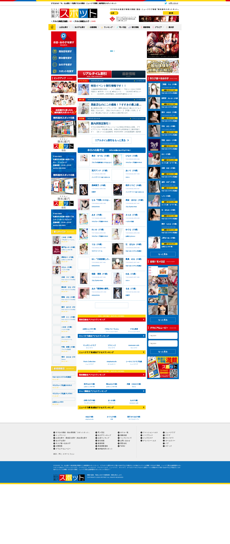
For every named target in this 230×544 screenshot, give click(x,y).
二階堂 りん (166, 84)
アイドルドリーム (66, 339)
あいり (128, 170)
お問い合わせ (125, 441)
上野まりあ (166, 238)
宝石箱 (81, 119)
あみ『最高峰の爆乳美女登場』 (105, 288)
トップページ (61, 435)
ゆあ (127, 274)
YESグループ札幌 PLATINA (62, 394)
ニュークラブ (170, 432)
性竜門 (94, 192)
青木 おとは (66, 357)
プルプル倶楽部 (66, 349)
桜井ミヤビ (130, 185)
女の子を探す (61, 441)
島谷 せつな (97, 156)
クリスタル (83, 81)
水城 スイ (65, 277)
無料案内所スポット (105, 449)
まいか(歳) (111, 400)
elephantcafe (89, 419)
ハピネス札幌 (65, 269)
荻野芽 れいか (167, 98)
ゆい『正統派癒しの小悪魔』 (104, 259)
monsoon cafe (134, 403)
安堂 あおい (166, 140)
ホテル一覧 (124, 432)
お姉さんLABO (57, 402)
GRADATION (96, 206)
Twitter (122, 446)
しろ (163, 196)
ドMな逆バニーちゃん (68, 239)
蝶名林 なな (66, 287)
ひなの (128, 156)
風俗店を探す (70, 438)
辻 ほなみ (130, 244)
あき (93, 215)
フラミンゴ (111, 403)
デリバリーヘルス (149, 441)
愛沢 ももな (166, 224)
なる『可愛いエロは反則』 (103, 200)
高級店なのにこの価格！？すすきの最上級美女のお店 (121, 104)
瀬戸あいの (65, 247)
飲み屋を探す (82, 438)
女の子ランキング (104, 435)
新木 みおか (166, 112)
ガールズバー (170, 441)
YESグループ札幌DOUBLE (62, 385)
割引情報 (101, 441)
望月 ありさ (66, 307)
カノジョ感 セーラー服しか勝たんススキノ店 (176, 163)
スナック (168, 446)
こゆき (63, 237)
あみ (63, 337)
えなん (63, 267)
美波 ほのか (131, 200)
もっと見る (163, 254)
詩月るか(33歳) (89, 384)
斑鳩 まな (65, 297)
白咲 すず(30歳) (89, 400)
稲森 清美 (96, 274)
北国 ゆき (166, 168)
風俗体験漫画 (103, 446)
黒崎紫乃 (95, 185)
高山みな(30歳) (111, 384)
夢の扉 (81, 100)
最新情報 (101, 443)
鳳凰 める (130, 259)
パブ (167, 443)
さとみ (128, 215)
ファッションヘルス (138, 118)
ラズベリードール (97, 251)
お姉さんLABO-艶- (67, 249)
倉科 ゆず (166, 182)
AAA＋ (128, 177)
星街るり (64, 257)
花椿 (111, 419)
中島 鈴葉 (65, 347)
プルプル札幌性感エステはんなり (102, 162)
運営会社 (123, 443)
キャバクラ (169, 438)
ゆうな (128, 229)
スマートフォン (69, 454)
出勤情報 (59, 446)
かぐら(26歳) (111, 417)
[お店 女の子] (114, 13)
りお (93, 244)
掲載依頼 (123, 435)
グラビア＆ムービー (63, 449)
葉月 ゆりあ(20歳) (133, 417)
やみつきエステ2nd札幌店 (69, 279)
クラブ (167, 435)
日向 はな (166, 126)
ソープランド (140, 81)
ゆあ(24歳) (89, 417)
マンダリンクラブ (89, 403)
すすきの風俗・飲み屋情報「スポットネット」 (73, 432)
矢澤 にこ (65, 317)
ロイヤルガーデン (134, 419)
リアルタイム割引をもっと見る (110, 140)
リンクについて (126, 438)
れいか (94, 229)
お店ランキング (103, 438)
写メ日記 (101, 432)
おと (163, 154)
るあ (127, 288)
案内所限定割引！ (101, 123)
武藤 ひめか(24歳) (134, 384)
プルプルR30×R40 (131, 206)
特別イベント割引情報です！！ (108, 85)
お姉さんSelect (130, 236)
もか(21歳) (134, 400)
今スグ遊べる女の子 (63, 443)
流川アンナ (96, 170)
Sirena (63, 359)
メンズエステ (148, 438)
